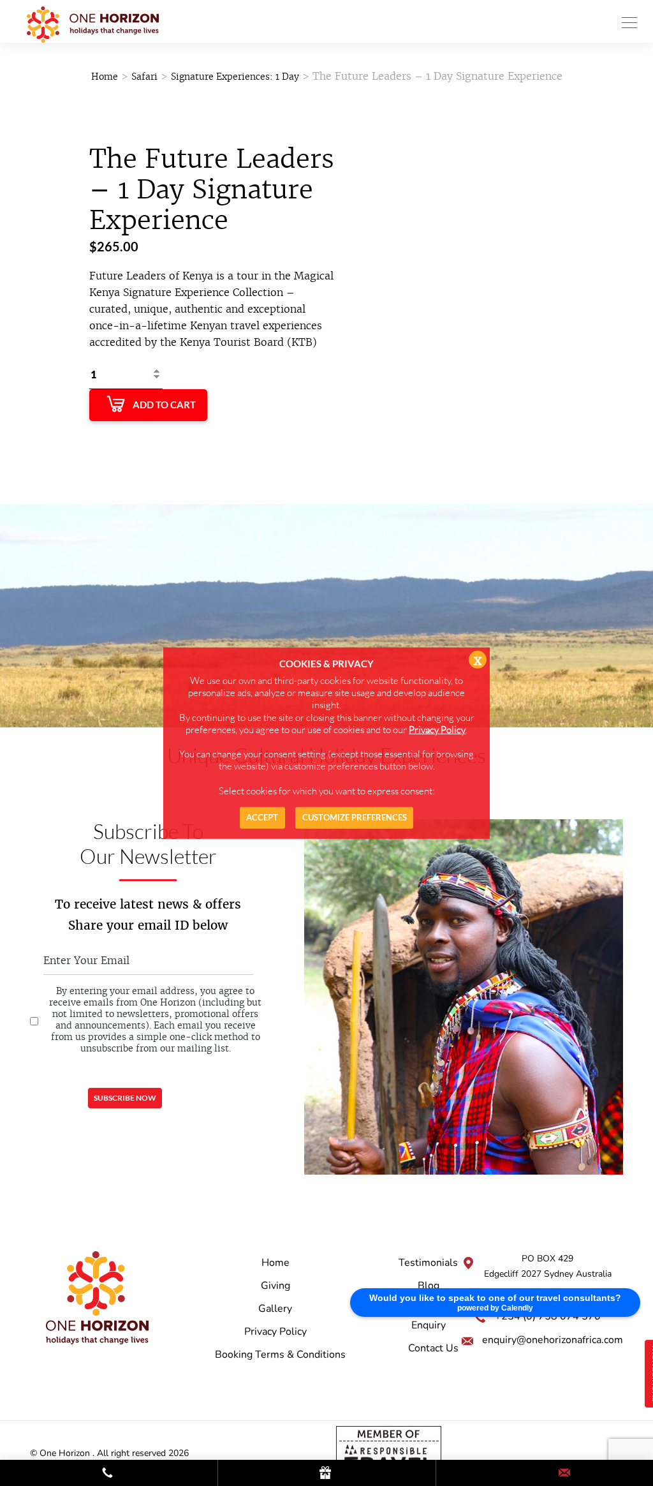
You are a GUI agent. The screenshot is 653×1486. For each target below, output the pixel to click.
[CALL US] (108, 1473)
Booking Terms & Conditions (280, 1355)
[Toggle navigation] (625, 22)
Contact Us (433, 1348)
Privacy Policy (275, 1332)
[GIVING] (326, 1473)
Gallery (275, 1309)
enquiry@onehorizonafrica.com (552, 1340)
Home (104, 76)
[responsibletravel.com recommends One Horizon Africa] (388, 1453)
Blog (428, 1286)
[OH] (93, 21)
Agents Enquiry (428, 1317)
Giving (275, 1286)
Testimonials (428, 1263)
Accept (262, 817)
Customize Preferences (354, 817)
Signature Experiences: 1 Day (235, 76)
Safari (144, 76)
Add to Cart (164, 404)
